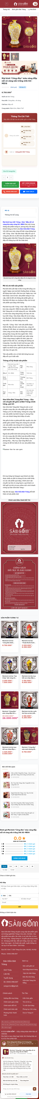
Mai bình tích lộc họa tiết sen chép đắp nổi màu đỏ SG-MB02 (9, 748)
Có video (5, 869)
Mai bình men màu (27, 137)
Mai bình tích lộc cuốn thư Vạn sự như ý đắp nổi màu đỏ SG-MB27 (29, 712)
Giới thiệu (21, 945)
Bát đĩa (15, 1022)
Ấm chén (4, 1022)
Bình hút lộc (5, 1024)
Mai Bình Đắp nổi (27, 131)
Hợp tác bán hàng (29, 973)
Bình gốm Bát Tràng (19, 9)
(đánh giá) (13, 87)
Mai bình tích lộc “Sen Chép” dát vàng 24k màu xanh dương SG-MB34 (9, 677)
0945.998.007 (11, 191)
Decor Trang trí (28, 1013)
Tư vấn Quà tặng (29, 1005)
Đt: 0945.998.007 (11, 982)
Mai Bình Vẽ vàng (26, 143)
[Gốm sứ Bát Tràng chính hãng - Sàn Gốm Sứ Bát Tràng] (20, 4)
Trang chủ (6, 9)
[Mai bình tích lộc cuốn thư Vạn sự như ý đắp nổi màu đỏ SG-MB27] (29, 700)
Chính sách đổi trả (10, 1005)
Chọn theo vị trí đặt (8, 1077)
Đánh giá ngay (20, 858)
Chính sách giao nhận (11, 1002)
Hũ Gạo (26, 1024)
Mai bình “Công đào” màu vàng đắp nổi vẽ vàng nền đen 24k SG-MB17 (9, 712)
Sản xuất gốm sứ (28, 966)
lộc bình (20, 1022)
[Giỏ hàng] (35, 4)
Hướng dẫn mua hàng (11, 998)
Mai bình (12, 1024)
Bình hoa (26, 1022)
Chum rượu (19, 1024)
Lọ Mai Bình (32, 9)
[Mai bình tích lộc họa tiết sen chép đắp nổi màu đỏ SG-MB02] (10, 736)
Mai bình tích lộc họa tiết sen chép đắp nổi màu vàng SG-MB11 (29, 677)
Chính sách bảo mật (11, 1009)
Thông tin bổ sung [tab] (12, 215)
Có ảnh (12, 869)
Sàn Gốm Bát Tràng (22, 492)
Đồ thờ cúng (32, 1024)
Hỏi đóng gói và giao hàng (10, 1084)
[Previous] (4, 33)
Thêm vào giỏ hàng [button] (8, 649)
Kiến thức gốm (28, 998)
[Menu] (6, 4)
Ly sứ (9, 1022)
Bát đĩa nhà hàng (29, 977)
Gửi (19, 907)
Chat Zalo (28, 1094)
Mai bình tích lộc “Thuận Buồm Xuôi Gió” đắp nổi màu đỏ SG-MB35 (28, 642)
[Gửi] (34, 1089)
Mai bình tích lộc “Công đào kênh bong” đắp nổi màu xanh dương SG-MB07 (8, 642)
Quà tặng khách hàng (30, 969)
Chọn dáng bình (24, 1080)
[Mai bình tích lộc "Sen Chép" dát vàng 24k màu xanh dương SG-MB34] (10, 664)
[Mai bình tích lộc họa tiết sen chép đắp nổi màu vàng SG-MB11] (29, 664)
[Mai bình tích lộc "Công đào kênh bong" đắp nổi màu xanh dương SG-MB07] (10, 629)
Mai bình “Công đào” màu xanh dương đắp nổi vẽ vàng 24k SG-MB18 (29, 748)
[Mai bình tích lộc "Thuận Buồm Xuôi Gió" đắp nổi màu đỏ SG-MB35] (29, 629)
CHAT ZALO (30, 191)
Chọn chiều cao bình (22, 1077)
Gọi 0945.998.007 (11, 1094)
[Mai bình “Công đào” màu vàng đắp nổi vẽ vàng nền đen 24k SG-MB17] (10, 700)
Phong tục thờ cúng (29, 1009)
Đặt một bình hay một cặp (10, 1080)
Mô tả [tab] (7, 210)
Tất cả (4, 866)
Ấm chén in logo (6, 1027)
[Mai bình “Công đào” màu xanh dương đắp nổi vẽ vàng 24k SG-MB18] (29, 736)
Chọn (23, 651)
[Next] (34, 33)
